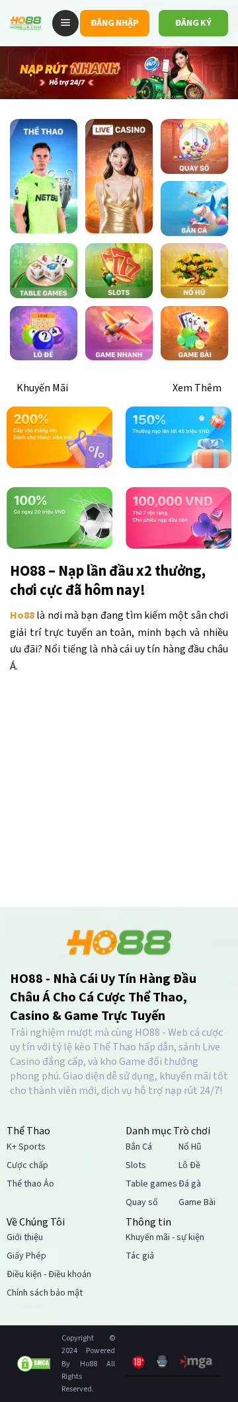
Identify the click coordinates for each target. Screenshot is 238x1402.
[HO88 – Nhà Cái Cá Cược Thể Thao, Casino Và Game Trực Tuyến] (26, 23)
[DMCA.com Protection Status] (34, 1363)
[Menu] (65, 23)
